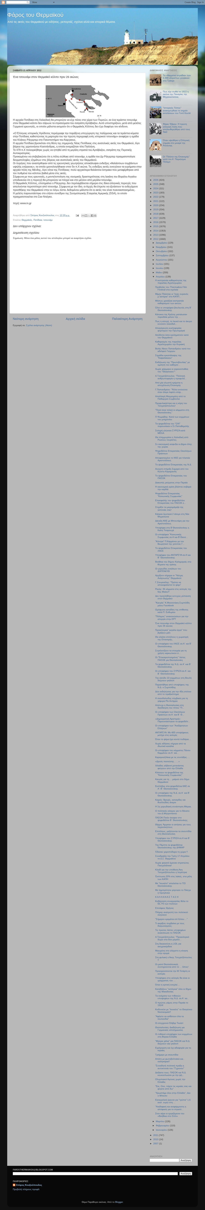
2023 (156, 192)
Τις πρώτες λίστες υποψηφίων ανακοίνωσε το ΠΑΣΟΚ (170, 931)
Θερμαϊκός (27, 220)
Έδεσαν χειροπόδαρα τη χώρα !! (171, 852)
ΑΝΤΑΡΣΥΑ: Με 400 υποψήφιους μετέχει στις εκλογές (172, 733)
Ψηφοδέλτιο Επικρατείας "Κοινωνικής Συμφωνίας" (168, 494)
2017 (156, 218)
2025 (156, 184)
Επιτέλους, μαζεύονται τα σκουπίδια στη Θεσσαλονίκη (173, 832)
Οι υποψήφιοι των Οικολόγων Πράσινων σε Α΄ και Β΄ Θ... (170, 713)
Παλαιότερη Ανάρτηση (127, 318)
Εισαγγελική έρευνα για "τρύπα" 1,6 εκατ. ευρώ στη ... (173, 1101)
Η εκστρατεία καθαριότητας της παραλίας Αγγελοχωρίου (170, 281)
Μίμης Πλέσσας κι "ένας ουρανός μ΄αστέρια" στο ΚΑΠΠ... (171, 295)
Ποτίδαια (37, 220)
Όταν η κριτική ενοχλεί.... (167, 985)
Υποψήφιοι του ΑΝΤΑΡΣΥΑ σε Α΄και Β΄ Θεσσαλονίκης (173, 556)
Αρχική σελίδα (75, 318)
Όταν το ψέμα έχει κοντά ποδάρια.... (173, 739)
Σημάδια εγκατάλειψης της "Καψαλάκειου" (168, 356)
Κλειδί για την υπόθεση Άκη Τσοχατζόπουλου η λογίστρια (171, 871)
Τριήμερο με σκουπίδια (166, 1055)
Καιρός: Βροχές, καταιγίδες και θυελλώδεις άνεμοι (170, 801)
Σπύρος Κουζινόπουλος (29, 1185)
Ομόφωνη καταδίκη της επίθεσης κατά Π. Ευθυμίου (171, 610)
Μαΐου (159, 272)
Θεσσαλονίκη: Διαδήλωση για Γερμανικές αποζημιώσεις (169, 1028)
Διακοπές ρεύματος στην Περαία (171, 482)
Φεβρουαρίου (163, 1125)
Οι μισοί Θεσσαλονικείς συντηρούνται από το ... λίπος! (172, 965)
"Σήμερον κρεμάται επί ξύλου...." (171, 919)
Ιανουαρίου (162, 1130)
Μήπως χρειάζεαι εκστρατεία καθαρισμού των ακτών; (169, 302)
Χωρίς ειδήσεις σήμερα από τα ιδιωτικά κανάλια (170, 744)
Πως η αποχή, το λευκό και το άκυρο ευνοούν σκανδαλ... (173, 322)
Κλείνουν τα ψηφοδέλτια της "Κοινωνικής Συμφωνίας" (169, 773)
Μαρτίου (160, 1121)
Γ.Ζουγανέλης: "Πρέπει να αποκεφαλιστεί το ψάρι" (168, 583)
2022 (156, 197)
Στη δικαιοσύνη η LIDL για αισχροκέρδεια (168, 945)
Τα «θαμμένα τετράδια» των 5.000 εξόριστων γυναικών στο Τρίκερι (177, 78)
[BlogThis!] (86, 215)
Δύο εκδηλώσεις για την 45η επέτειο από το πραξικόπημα (173, 692)
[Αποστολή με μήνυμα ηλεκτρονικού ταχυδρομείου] (83, 215)
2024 (156, 188)
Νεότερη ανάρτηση (26, 318)
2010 (156, 1139)
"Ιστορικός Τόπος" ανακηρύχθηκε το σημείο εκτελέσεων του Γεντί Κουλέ (177, 110)
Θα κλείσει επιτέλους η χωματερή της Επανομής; (171, 638)
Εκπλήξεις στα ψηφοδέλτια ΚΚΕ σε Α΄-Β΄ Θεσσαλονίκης (172, 787)
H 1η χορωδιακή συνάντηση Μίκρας (173, 806)
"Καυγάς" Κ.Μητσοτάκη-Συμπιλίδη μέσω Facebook (172, 604)
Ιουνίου (160, 268)
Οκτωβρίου (162, 251)
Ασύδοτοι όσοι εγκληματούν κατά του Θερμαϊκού (172, 336)
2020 (156, 205)
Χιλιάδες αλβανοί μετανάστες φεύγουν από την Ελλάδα (169, 766)
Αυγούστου (162, 260)
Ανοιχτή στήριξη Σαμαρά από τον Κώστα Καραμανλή (172, 470)
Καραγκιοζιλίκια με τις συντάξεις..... (172, 757)
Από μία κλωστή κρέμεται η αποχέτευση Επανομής (168, 383)
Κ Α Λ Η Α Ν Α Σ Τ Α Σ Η (166, 897)
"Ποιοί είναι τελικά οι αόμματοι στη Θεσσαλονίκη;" (172, 411)
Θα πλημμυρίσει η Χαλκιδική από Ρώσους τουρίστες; (171, 438)
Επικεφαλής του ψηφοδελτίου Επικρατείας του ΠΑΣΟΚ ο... (170, 501)
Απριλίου (160, 276)
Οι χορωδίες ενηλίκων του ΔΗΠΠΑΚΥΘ (168, 569)
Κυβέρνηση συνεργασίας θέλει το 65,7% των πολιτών (171, 902)
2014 (156, 231)
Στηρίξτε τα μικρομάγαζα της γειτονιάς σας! (169, 508)
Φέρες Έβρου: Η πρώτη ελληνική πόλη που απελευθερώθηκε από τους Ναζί (176, 128)
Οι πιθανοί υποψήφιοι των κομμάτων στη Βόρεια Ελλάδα (173, 1035)
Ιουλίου (160, 264)
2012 (156, 239)
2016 (156, 222)
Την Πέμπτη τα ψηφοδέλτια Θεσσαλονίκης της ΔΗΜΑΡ (169, 846)
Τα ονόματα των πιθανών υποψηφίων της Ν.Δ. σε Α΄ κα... (172, 997)
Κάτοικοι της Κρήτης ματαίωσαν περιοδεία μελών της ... (171, 315)
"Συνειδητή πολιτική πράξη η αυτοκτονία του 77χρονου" (169, 1066)
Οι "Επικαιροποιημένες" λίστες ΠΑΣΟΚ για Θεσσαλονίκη (170, 658)
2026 (156, 180)
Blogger (119, 1202)
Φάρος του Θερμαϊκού (35, 15)
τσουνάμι (48, 220)
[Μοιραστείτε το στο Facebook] (92, 215)
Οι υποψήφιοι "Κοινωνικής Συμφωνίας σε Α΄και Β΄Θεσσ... (171, 535)
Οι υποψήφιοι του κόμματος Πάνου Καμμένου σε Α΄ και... (172, 751)
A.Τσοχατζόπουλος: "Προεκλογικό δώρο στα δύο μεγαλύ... (172, 938)
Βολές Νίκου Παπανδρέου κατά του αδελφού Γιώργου (173, 349)
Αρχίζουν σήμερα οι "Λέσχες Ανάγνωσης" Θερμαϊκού (169, 576)
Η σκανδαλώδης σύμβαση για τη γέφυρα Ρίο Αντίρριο (171, 699)
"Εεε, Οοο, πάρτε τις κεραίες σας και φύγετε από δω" (173, 1087)
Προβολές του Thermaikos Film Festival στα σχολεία (171, 288)
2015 (156, 226)
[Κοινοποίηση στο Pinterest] (95, 215)
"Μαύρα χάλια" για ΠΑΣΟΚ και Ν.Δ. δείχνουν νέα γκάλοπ (172, 1042)
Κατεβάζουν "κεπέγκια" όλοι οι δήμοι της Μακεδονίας (173, 990)
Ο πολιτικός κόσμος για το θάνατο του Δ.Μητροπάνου (172, 812)
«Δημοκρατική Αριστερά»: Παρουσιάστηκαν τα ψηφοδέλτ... (172, 720)
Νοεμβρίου (161, 247)
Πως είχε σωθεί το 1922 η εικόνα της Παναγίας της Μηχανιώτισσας (176, 94)
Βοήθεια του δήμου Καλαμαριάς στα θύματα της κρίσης (173, 563)
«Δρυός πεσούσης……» (167, 761)
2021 (156, 201)
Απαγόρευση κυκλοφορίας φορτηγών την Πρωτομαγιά (170, 329)
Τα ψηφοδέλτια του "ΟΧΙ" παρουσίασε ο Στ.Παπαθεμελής (172, 424)
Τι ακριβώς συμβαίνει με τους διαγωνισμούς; (169, 924)
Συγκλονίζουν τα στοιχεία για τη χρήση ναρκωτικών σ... (171, 651)
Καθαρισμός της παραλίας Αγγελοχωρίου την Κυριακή (170, 343)
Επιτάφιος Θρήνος (164, 908)
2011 (156, 1135)
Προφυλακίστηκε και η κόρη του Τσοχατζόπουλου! (171, 404)
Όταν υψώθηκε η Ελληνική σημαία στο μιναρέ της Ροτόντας (176, 143)
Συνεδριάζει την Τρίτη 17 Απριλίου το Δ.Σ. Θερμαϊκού (172, 857)
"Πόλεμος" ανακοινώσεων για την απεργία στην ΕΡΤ (171, 617)
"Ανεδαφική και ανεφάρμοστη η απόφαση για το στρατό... (170, 1107)
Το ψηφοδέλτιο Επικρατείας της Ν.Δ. (173, 464)
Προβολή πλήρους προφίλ (26, 1189)
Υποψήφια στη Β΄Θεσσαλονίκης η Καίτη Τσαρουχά (172, 529)
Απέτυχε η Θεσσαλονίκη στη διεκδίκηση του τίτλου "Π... (169, 706)
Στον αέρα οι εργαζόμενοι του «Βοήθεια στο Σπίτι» (169, 1114)
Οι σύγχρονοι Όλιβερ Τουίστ (169, 1023)
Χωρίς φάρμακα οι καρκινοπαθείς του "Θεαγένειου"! (171, 370)
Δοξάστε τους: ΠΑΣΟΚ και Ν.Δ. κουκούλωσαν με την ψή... (170, 1073)
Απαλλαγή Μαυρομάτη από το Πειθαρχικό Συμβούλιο (170, 397)
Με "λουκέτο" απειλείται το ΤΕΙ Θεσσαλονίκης (170, 884)
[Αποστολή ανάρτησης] (77, 215)
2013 (156, 235)
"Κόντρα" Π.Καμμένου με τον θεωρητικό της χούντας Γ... (169, 542)
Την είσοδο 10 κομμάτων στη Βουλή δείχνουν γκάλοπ (173, 679)
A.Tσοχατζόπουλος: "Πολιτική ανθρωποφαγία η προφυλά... (171, 377)
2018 (156, 214)
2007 (156, 1143)
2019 (156, 209)
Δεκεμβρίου (162, 243)
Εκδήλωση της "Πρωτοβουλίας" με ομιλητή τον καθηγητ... (172, 363)
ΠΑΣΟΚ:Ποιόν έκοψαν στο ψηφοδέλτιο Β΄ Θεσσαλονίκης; (171, 818)
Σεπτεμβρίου (162, 255)
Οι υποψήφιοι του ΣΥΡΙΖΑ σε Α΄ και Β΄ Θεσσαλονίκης (173, 672)
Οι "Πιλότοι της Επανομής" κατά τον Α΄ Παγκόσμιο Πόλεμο (176, 159)
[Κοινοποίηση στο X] (89, 215)
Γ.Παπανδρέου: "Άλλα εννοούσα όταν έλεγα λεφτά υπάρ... (171, 390)
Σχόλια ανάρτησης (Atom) (39, 325)
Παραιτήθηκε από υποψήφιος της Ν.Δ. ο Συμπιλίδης (172, 685)
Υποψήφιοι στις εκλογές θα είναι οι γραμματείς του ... (172, 979)
